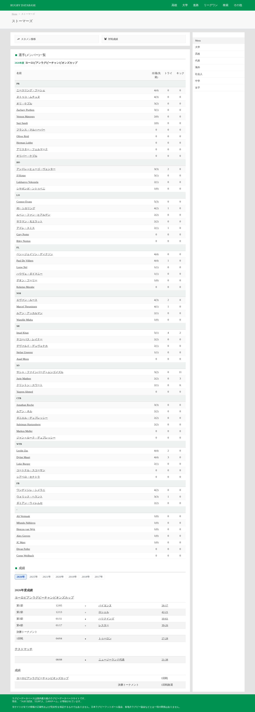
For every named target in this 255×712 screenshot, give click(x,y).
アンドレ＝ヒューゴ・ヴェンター (36, 169)
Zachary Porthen (25, 109)
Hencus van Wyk (25, 529)
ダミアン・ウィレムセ (29, 502)
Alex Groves (23, 535)
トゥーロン (105, 638)
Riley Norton (23, 240)
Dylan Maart (23, 457)
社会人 (198, 74)
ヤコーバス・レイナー (29, 339)
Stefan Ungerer (24, 352)
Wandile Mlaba (24, 319)
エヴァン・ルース (26, 299)
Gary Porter (22, 234)
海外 (197, 67)
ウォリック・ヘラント (29, 496)
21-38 (165, 659)
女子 (197, 87)
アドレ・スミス (25, 227)
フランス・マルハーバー (30, 129)
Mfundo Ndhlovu (25, 522)
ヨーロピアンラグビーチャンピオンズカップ (44, 597)
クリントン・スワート (29, 385)
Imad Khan (22, 332)
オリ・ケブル (24, 103)
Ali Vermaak (23, 516)
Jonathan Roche (25, 404)
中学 (197, 81)
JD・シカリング (25, 208)
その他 (238, 5)
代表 (197, 60)
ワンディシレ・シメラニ (30, 489)
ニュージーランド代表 (112, 659)
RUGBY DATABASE (23, 5)
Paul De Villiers (24, 260)
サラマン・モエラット (29, 221)
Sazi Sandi (22, 123)
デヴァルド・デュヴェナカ (32, 345)
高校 (174, 5)
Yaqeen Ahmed (24, 391)
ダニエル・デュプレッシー (32, 417)
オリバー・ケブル (26, 155)
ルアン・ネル (24, 411)
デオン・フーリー (26, 280)
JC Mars (20, 542)
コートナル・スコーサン (30, 470)
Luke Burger (23, 463)
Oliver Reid (22, 136)
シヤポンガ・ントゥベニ (30, 188)
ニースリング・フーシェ (30, 90)
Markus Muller (24, 431)
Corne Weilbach (25, 555)
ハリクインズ (106, 618)
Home (14, 14)
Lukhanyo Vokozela (27, 182)
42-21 (165, 612)
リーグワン (211, 5)
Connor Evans (24, 201)
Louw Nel (21, 267)
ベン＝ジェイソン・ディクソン (34, 254)
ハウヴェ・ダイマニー (29, 273)
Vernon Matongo (25, 116)
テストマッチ (23, 649)
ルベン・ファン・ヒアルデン (33, 214)
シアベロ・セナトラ (28, 476)
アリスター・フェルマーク (32, 149)
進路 (196, 5)
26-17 (165, 605)
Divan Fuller (23, 548)
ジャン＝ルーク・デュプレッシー (36, 437)
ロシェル (104, 612)
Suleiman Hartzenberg (28, 424)
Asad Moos (22, 358)
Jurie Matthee (23, 378)
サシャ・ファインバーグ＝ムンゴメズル (39, 372)
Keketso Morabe (25, 286)
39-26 (165, 625)
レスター (104, 625)
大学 (185, 5)
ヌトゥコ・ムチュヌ (28, 96)
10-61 (165, 618)
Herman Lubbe (24, 142)
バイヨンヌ (105, 605)
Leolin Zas (22, 450)
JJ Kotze (21, 175)
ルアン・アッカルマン (29, 313)
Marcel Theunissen (26, 306)
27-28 (165, 638)
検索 (225, 5)
